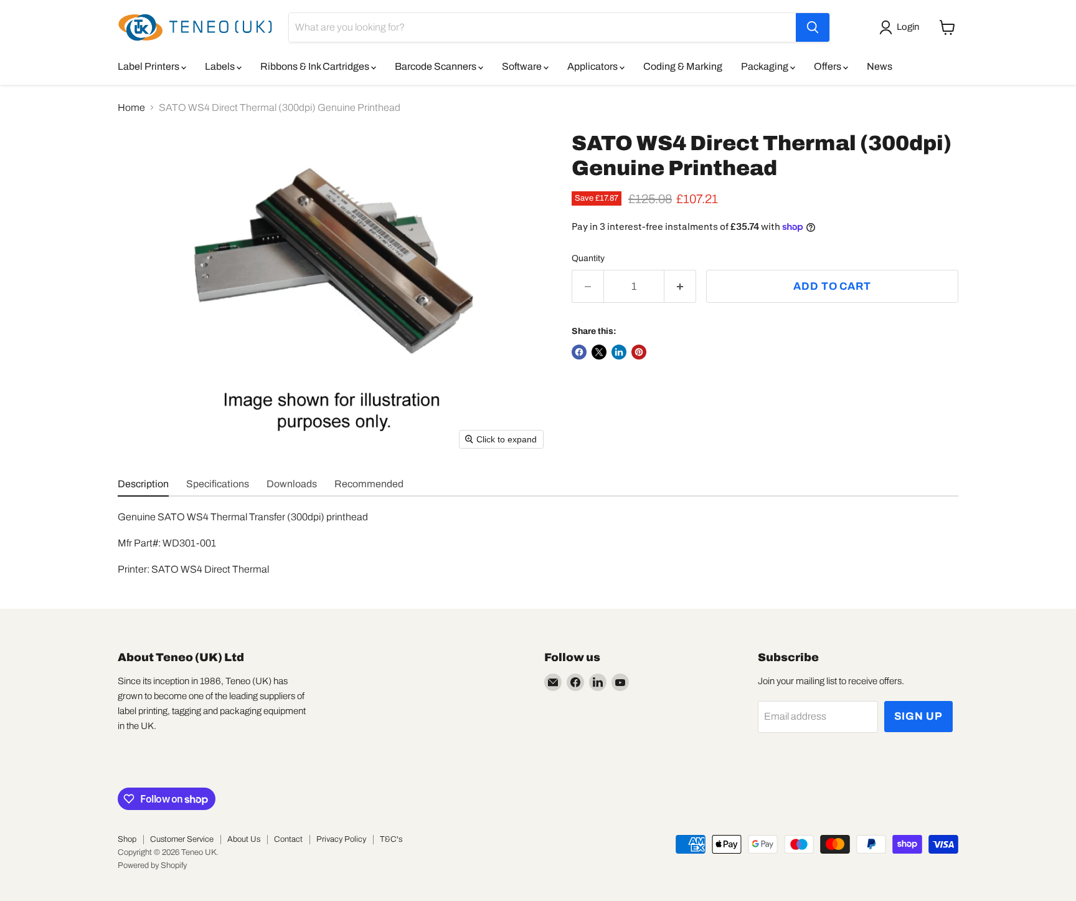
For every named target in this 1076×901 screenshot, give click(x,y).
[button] (901, 27)
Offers (828, 66)
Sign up (918, 716)
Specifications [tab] (217, 484)
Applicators (593, 66)
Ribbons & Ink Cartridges (315, 66)
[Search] (812, 27)
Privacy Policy (341, 839)
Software (523, 66)
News (879, 66)
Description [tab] (143, 484)
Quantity (588, 258)
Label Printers (149, 66)
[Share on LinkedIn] (618, 352)
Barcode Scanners (436, 66)
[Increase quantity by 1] (680, 286)
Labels (221, 66)
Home (131, 107)
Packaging (765, 66)
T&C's (391, 839)
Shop (127, 839)
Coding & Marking (682, 66)
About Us (243, 839)
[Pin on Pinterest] (638, 352)
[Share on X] (599, 352)
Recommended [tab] (369, 484)
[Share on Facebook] (579, 352)
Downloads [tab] (292, 484)
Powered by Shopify (152, 865)
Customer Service (182, 839)
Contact (288, 839)
